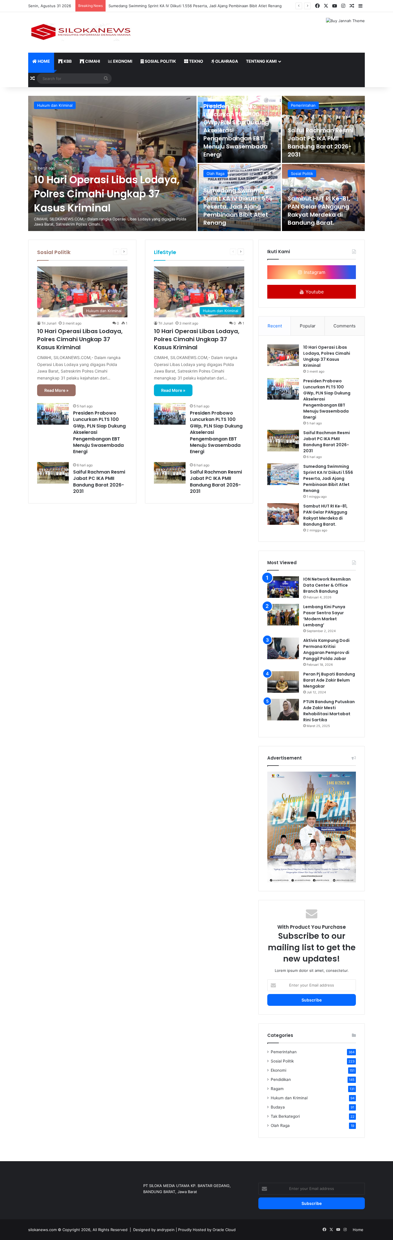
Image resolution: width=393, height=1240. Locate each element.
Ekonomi (122, 61)
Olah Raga (215, 173)
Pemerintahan (303, 105)
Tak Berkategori (285, 1116)
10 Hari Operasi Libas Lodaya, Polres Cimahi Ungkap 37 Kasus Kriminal (107, 194)
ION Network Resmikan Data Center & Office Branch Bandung (327, 585)
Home (43, 61)
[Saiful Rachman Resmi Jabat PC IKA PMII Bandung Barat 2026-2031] (53, 473)
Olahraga (226, 61)
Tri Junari (48, 323)
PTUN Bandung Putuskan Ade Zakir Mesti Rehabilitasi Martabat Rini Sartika (329, 711)
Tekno (195, 61)
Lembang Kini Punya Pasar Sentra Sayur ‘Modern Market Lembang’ (324, 616)
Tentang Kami (261, 61)
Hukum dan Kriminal (55, 105)
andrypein (166, 1229)
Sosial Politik (160, 61)
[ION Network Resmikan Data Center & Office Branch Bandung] (283, 587)
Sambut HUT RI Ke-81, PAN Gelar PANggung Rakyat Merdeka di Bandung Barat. (319, 210)
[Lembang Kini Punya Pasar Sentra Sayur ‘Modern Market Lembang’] (283, 614)
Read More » (56, 390)
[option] (196, 163)
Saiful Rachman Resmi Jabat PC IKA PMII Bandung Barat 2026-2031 (320, 142)
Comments (344, 326)
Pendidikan (281, 1079)
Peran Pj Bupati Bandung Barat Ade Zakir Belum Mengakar (329, 680)
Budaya (278, 1107)
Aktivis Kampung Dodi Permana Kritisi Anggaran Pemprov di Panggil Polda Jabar (326, 649)
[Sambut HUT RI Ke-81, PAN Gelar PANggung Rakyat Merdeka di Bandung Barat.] (283, 514)
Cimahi (92, 61)
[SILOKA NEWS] (81, 32)
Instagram (313, 272)
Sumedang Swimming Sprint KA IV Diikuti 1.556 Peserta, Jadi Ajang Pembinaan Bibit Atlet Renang (195, 5)
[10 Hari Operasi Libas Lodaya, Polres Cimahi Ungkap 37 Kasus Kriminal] (112, 163)
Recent (275, 326)
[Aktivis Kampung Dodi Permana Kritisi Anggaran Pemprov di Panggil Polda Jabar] (283, 648)
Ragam (277, 1088)
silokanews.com (42, 1229)
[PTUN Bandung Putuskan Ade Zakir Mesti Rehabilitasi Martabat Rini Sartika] (283, 709)
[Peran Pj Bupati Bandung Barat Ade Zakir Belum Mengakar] (283, 682)
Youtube (314, 292)
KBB (67, 61)
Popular (308, 326)
